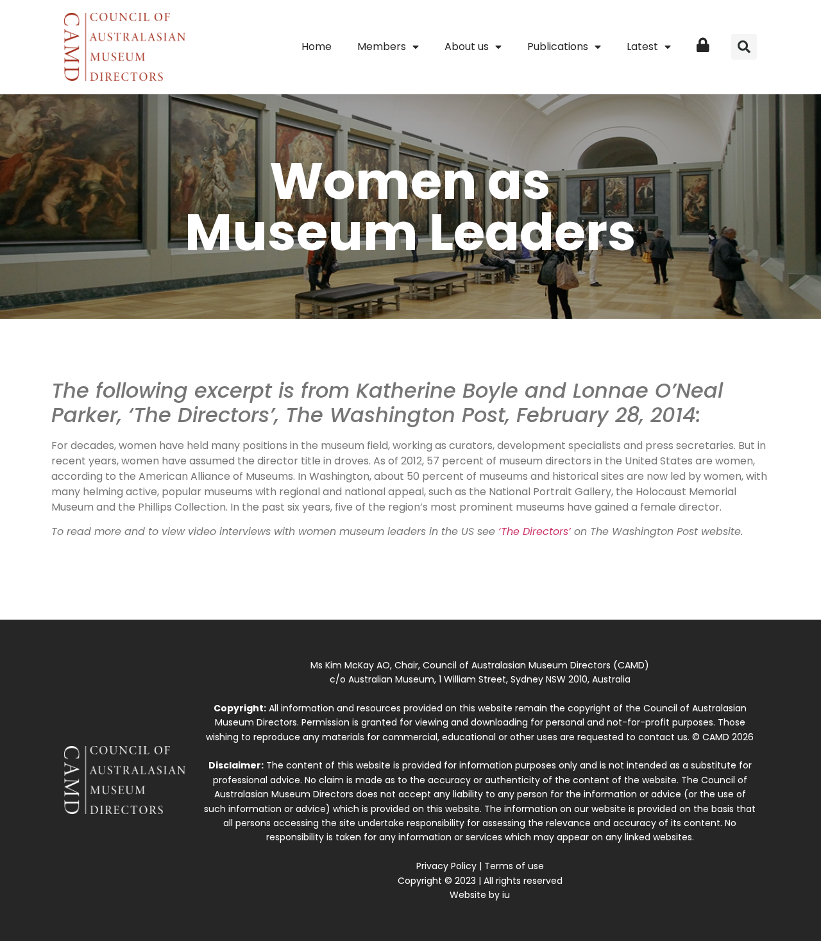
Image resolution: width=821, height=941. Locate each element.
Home (316, 46)
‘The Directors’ (534, 531)
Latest (642, 46)
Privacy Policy (446, 866)
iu (506, 894)
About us (466, 46)
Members (381, 46)
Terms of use (514, 866)
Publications (557, 46)
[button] (744, 47)
